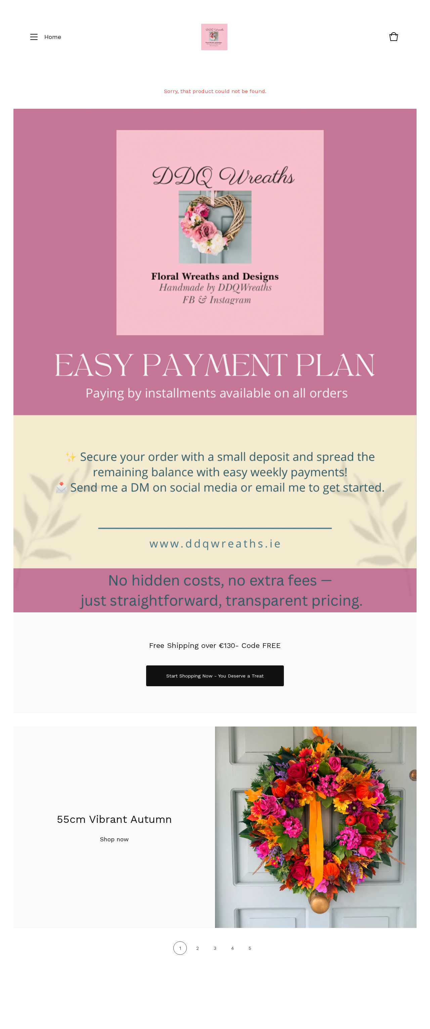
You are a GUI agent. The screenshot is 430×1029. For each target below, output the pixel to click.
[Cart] (394, 40)
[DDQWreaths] (214, 37)
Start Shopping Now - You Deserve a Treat (215, 676)
